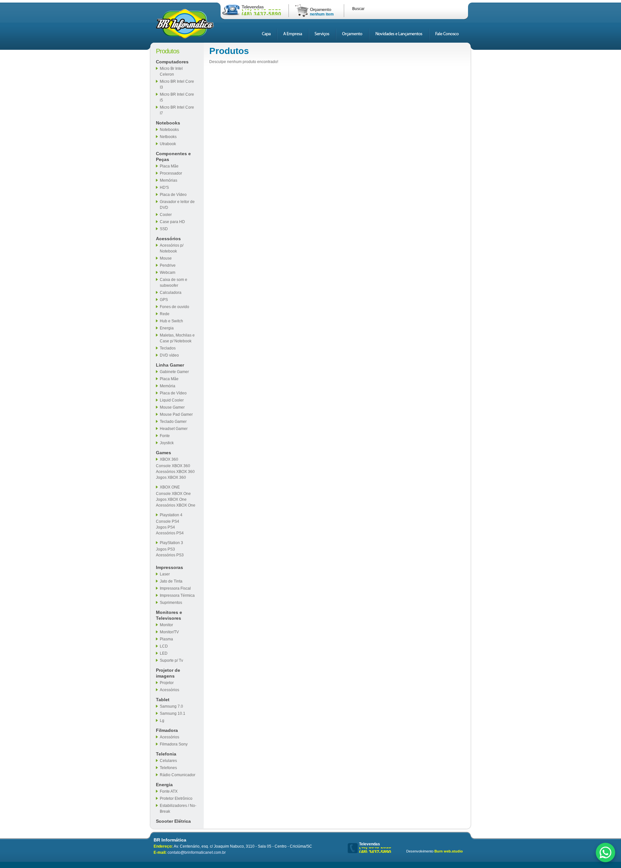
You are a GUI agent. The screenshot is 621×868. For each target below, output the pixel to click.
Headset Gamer (174, 428)
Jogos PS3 (165, 549)
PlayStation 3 (171, 543)
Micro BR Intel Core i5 (177, 97)
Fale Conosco (447, 35)
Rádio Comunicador (177, 775)
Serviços (322, 35)
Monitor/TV (169, 632)
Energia (167, 328)
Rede (164, 314)
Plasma (166, 639)
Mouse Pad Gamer (176, 414)
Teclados (168, 348)
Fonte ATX (169, 791)
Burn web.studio (448, 851)
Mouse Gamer (172, 407)
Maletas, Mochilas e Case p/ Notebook (177, 338)
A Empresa (293, 35)
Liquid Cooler (172, 400)
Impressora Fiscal (175, 588)
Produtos (167, 51)
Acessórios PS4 (170, 533)
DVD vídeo (169, 355)
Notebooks (168, 122)
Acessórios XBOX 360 (175, 471)
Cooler (166, 214)
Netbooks (168, 136)
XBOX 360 (169, 459)
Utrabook (168, 144)
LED (164, 653)
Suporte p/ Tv (171, 660)
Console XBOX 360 (173, 466)
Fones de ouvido (174, 307)
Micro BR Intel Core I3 (177, 84)
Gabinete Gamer (174, 372)
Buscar (358, 8)
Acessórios (168, 238)
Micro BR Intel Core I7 (177, 110)
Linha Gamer (170, 365)
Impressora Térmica (177, 595)
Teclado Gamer (173, 421)
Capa (266, 35)
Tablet (162, 699)
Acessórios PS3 (170, 555)
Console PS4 (167, 521)
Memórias (168, 180)
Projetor (167, 682)
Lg (162, 720)
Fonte (165, 436)
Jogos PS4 (165, 527)
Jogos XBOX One (171, 499)
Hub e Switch (171, 321)
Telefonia (166, 753)
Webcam (167, 272)
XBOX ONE (170, 487)
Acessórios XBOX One (175, 505)
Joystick (167, 443)
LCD (164, 646)
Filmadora (167, 730)
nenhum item (322, 14)
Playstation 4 (171, 515)
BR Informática (185, 23)
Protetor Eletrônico (176, 798)
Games (163, 452)
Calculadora (170, 292)
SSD (164, 229)
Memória (167, 386)
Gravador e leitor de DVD (177, 204)
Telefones (168, 768)
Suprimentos (171, 602)
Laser (165, 574)
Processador (171, 173)
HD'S (164, 187)
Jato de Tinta (171, 581)
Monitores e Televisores (169, 615)
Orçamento (320, 9)
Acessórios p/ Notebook (171, 248)
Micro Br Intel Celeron (171, 71)
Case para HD (172, 222)
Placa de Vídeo (173, 194)
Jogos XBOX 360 (171, 477)
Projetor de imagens (168, 673)
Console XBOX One (173, 493)
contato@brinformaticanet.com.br (197, 852)
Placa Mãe (169, 166)
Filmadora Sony (174, 744)
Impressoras (169, 567)
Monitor (166, 625)
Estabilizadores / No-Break (178, 808)
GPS (164, 299)
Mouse (166, 258)
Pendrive (168, 265)
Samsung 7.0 (171, 706)
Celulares (168, 760)
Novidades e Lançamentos (399, 35)
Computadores (172, 61)
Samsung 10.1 (172, 713)
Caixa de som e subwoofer (173, 282)
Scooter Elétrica (173, 821)
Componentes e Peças (173, 156)
